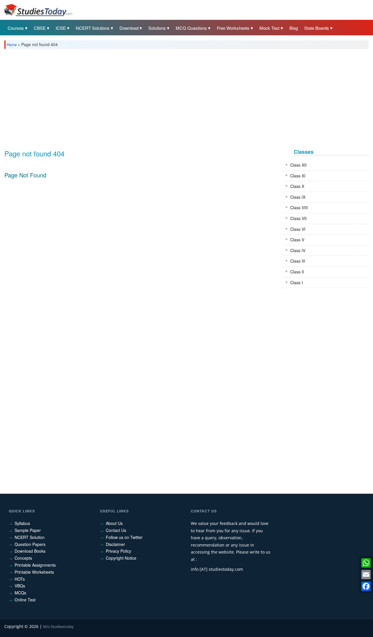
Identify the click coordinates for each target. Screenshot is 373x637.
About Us (114, 523)
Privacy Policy (118, 551)
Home (12, 44)
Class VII (298, 218)
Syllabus (22, 523)
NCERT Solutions (93, 28)
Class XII (298, 165)
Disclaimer (115, 544)
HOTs (20, 579)
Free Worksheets (233, 28)
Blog (293, 28)
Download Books (30, 551)
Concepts (23, 558)
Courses (16, 28)
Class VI (297, 229)
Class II (297, 272)
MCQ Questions (191, 28)
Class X (297, 186)
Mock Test (269, 28)
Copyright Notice (121, 558)
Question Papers (30, 544)
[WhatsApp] (366, 563)
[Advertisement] (179, 97)
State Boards (316, 28)
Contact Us (116, 530)
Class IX (297, 197)
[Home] (38, 9)
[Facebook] (366, 586)
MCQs (20, 593)
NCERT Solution (30, 537)
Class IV (297, 250)
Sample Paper (28, 530)
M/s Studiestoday (58, 626)
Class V (297, 239)
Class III (297, 261)
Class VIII (299, 207)
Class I (296, 282)
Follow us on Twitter (124, 537)
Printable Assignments (35, 565)
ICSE (61, 28)
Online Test (25, 600)
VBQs (20, 586)
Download (128, 28)
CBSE (40, 28)
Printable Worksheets (34, 572)
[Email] (366, 574)
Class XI (297, 176)
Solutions (157, 28)
